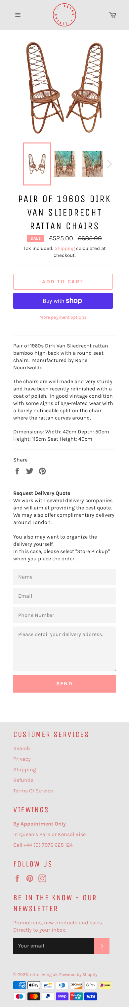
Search (21, 748)
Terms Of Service (33, 790)
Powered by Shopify (78, 974)
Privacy (22, 759)
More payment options (62, 317)
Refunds (23, 780)
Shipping (65, 248)
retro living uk (44, 974)
